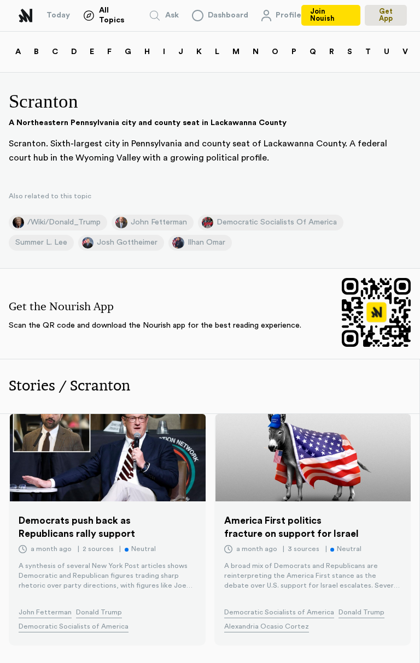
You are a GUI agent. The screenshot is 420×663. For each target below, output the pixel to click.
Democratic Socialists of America (74, 626)
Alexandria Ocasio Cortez (266, 626)
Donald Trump (99, 612)
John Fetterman (45, 612)
